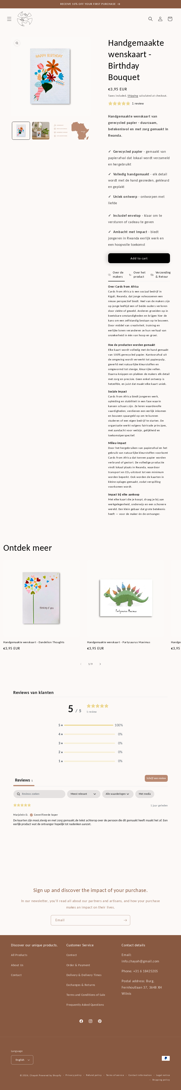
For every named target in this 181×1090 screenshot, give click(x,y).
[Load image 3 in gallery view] (60, 130)
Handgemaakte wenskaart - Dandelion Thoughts (33, 642)
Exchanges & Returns (80, 985)
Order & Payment (78, 965)
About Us (17, 965)
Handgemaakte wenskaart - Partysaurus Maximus (118, 642)
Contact (16, 975)
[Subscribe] (125, 920)
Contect (71, 955)
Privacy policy (74, 1075)
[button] (9, 19)
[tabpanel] (90, 818)
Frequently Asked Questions (85, 1005)
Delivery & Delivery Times (84, 975)
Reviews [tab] (24, 780)
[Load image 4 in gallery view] (80, 130)
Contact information (140, 1075)
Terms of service (115, 1075)
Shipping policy (161, 1079)
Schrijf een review (156, 778)
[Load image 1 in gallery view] (21, 130)
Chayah (34, 1075)
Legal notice (163, 1075)
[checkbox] (144, 794)
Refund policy (94, 1075)
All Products (19, 955)
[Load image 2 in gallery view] (41, 130)
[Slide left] (81, 664)
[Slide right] (100, 664)
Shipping (133, 95)
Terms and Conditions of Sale (85, 995)
